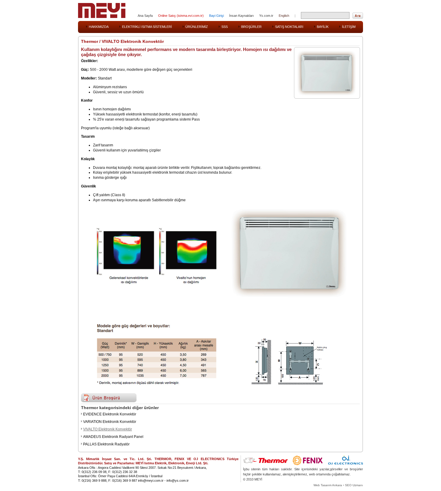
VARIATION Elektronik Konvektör (109, 422)
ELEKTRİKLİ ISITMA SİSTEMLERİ (147, 26)
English (284, 15)
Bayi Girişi (216, 15)
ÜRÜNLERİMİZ (196, 26)
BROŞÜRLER (251, 26)
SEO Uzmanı (354, 485)
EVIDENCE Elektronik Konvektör (109, 414)
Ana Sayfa (145, 15)
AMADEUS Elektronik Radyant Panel (113, 437)
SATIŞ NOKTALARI (289, 26)
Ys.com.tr (266, 15)
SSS (224, 26)
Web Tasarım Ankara (328, 485)
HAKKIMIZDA (99, 26)
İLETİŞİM (349, 26)
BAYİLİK (322, 26)
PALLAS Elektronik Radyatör (106, 444)
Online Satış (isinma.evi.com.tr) (181, 15)
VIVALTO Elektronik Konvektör (107, 429)
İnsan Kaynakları (241, 15)
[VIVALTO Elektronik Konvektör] (325, 94)
